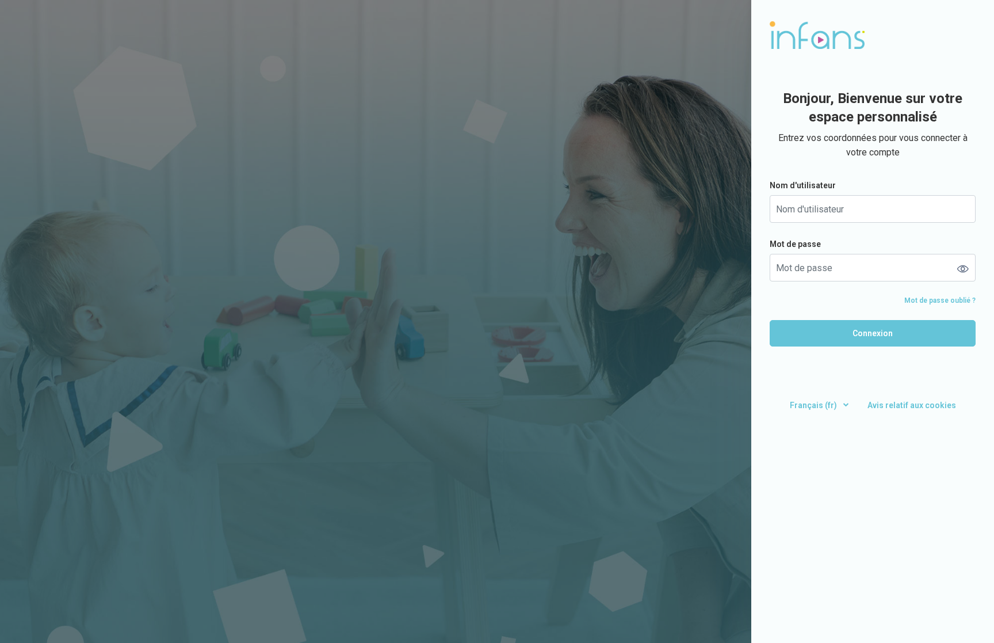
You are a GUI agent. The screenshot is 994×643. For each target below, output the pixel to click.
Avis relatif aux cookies (911, 405)
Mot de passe (795, 244)
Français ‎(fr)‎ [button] (814, 405)
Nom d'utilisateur (803, 185)
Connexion (872, 333)
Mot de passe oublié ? (940, 300)
